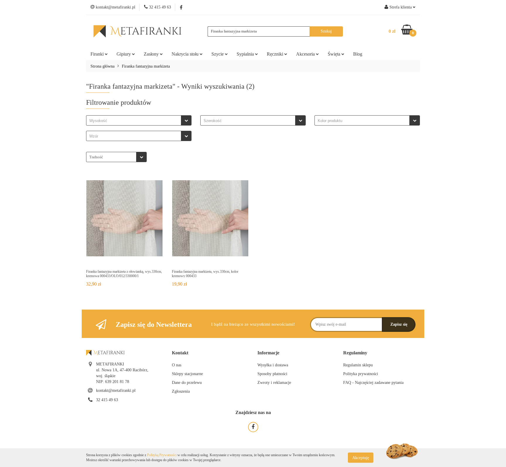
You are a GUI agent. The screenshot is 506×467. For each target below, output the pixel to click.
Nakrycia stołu (186, 53)
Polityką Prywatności (162, 455)
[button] (180, 353)
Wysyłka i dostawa (272, 365)
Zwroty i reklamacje (274, 382)
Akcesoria (306, 53)
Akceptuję (360, 457)
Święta (334, 53)
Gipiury (124, 53)
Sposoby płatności (272, 374)
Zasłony (152, 53)
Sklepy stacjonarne (187, 374)
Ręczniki (275, 53)
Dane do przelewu (187, 382)
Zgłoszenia (181, 391)
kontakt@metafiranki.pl (116, 390)
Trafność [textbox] (96, 157)
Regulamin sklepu (358, 365)
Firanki (97, 53)
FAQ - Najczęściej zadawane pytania (373, 382)
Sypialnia (246, 53)
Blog (357, 53)
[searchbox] (135, 120)
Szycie (218, 53)
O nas (176, 365)
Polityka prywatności (360, 374)
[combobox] (139, 120)
